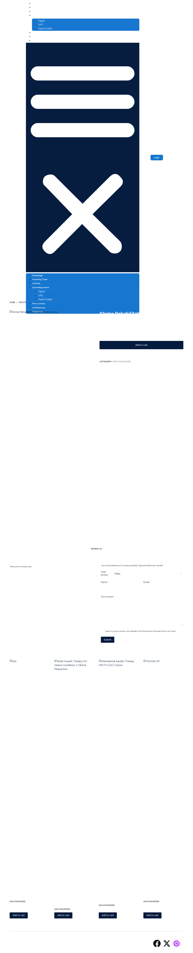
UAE (40, 24)
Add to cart (141, 345)
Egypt (41, 20)
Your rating (105, 573)
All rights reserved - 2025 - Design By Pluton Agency (34, 944)
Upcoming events (41, 15)
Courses (37, 11)
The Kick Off (150, 891)
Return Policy (130, 944)
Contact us (38, 41)
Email (147, 582)
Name (105, 582)
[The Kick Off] (163, 772)
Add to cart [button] (19, 915)
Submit (107, 639)
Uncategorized (122, 361)
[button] (82, 157)
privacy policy (144, 944)
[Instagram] (176, 943)
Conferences (39, 37)
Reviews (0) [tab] (96, 549)
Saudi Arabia (45, 28)
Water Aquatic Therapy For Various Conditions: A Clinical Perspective (72, 895)
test (12, 891)
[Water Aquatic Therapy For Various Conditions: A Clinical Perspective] (74, 772)
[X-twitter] (167, 943)
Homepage (38, 3)
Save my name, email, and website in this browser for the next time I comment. (140, 631)
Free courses (39, 33)
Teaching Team (40, 7)
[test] (30, 772)
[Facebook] (157, 943)
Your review (108, 596)
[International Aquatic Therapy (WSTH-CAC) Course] (119, 772)
